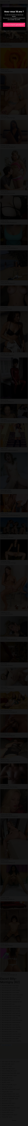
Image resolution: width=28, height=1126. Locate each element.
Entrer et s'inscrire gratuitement (14, 25)
